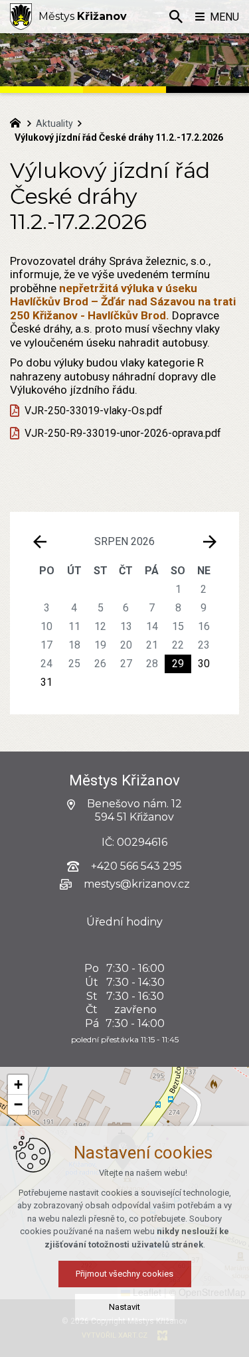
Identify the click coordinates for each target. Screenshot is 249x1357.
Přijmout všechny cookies (124, 1274)
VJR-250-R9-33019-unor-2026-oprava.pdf (123, 433)
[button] (18, 1085)
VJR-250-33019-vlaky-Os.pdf (94, 410)
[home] (18, 121)
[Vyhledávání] (176, 16)
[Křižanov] (21, 16)
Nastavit (124, 1307)
